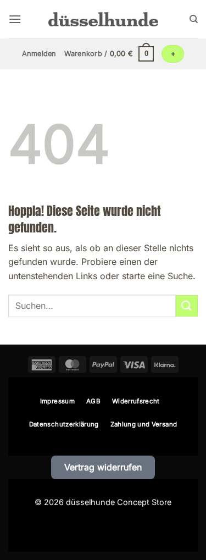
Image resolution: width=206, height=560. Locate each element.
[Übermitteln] (187, 306)
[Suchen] (194, 19)
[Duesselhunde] (103, 19)
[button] (14, 18)
